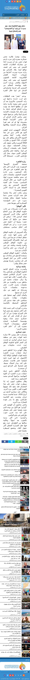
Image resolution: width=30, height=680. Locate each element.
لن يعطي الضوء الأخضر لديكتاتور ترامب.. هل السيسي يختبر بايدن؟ (11, 487)
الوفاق (20, 433)
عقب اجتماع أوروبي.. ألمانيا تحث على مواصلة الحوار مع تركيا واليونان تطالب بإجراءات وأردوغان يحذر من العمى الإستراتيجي (11, 461)
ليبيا (24, 433)
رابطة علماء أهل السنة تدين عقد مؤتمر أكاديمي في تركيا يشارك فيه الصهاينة (12, 465)
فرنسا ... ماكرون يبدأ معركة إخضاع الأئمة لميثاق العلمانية (10, 507)
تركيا (21, 435)
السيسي (14, 433)
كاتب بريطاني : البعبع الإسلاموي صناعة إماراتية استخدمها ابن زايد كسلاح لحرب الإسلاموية (10, 475)
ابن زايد (26, 435)
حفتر (10, 433)
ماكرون (5, 433)
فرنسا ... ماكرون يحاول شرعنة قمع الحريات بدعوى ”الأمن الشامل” (11, 492)
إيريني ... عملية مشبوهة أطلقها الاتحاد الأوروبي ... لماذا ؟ (12, 502)
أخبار (18, 15)
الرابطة (22, 15)
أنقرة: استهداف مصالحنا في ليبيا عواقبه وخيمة (11, 450)
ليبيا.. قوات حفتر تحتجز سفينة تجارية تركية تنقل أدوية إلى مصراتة (10, 455)
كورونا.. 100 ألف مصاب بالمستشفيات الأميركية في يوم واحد (10, 470)
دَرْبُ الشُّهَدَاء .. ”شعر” (9, 17)
